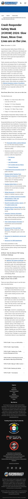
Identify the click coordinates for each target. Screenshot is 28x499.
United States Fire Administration (14, 453)
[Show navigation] (25, 3)
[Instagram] (16, 468)
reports (21, 203)
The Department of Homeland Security (14, 454)
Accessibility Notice (14, 396)
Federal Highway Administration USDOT (14, 457)
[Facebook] (8, 468)
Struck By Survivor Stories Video (13, 207)
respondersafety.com (13, 417)
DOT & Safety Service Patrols (16, 164)
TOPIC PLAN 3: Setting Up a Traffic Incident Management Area (13, 352)
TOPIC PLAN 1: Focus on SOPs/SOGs (13, 342)
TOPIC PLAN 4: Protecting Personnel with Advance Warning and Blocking (13, 358)
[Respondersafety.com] (9, 3)
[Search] (21, 3)
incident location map (11, 205)
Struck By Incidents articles (12, 203)
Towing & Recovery (13, 167)
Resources (14, 389)
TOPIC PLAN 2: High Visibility (11, 347)
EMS (9, 159)
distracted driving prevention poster (15, 169)
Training (14, 387)
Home (14, 399)
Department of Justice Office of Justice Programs (14, 455)
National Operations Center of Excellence (13, 83)
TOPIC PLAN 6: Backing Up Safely (12, 368)
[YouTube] (20, 468)
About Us (14, 394)
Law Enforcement (12, 162)
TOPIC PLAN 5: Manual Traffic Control (13, 364)
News (14, 392)
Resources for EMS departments (13, 240)
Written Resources (9, 192)
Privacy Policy (14, 397)
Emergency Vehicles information (13, 213)
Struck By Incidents (14, 391)
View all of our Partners (14, 463)
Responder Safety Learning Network (16, 143)
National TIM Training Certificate (15, 260)
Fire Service (11, 157)
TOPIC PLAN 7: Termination (11, 373)
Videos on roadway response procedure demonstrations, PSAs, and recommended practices (15, 198)
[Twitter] (12, 468)
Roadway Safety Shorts (11, 184)
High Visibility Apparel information (13, 221)
